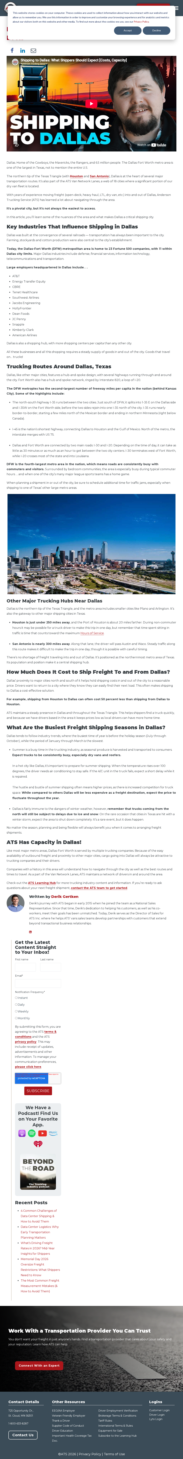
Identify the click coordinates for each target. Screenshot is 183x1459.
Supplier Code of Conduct (68, 1425)
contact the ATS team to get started (99, 888)
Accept (128, 30)
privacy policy (25, 1041)
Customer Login (159, 1410)
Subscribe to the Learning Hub (117, 1435)
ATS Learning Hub (42, 883)
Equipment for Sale (110, 1430)
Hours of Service (92, 633)
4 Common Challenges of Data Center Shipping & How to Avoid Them (39, 1216)
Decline (156, 30)
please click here (28, 1067)
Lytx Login (155, 1419)
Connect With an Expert (39, 1365)
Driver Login (157, 1414)
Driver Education (62, 1430)
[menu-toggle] (176, 8)
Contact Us (23, 1435)
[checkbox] (38, 1008)
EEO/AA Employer (63, 1410)
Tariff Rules (105, 1420)
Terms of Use (114, 1454)
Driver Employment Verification (118, 1410)
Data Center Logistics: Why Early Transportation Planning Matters (40, 1232)
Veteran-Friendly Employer (68, 1415)
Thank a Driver (61, 1420)
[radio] (38, 998)
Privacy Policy (141, 21)
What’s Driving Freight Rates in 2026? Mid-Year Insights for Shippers (38, 1248)
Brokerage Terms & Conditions (117, 1415)
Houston (76, 176)
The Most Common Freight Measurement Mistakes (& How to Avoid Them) (40, 1286)
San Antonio (99, 176)
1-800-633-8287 (18, 1423)
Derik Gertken (64, 896)
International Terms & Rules (115, 1425)
